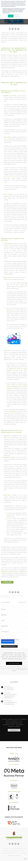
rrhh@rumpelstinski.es (9, 704)
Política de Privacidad (20, 669)
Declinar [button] (17, 16)
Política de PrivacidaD (14, 848)
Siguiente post (22, 602)
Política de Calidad (17, 852)
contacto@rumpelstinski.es (10, 702)
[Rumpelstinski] (14, 839)
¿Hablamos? (14, 730)
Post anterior (5, 602)
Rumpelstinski (16, 595)
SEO (9, 597)
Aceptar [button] (10, 16)
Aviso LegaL (9, 850)
